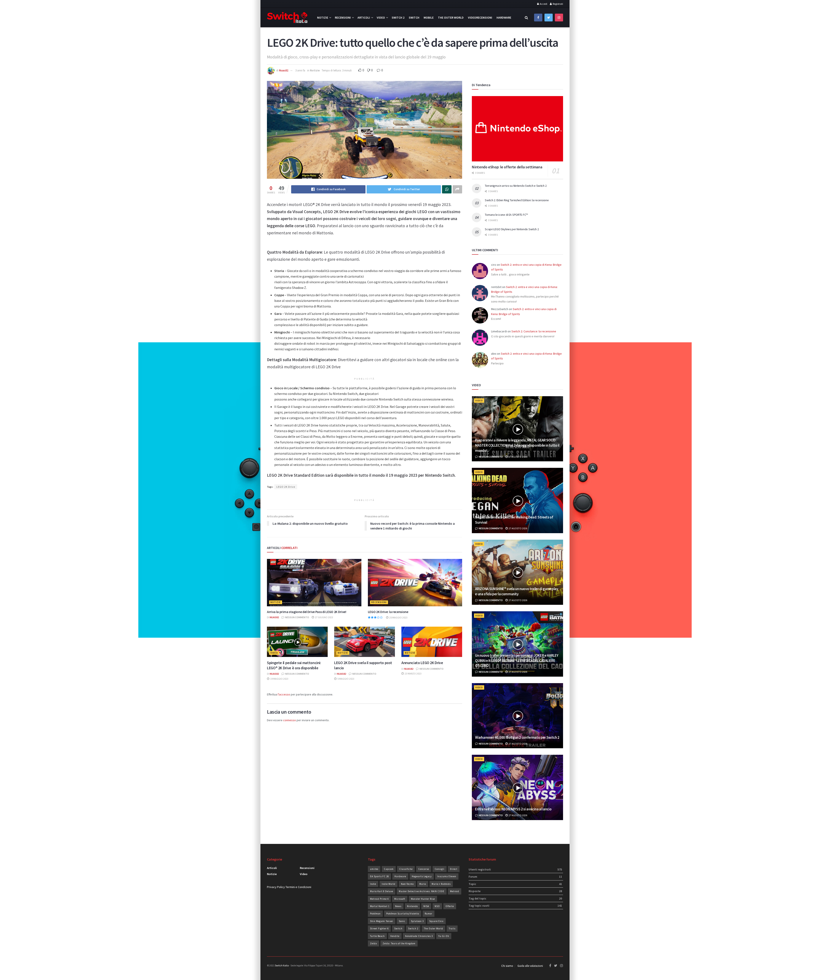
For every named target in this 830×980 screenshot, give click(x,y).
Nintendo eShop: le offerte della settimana (507, 166)
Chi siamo (507, 966)
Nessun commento (297, 617)
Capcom (389, 869)
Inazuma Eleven (446, 876)
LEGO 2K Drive (285, 486)
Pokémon (375, 913)
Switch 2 (398, 17)
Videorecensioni (480, 17)
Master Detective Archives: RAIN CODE (421, 891)
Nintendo (412, 906)
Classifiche (406, 869)
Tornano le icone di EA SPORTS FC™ (506, 215)
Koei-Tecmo (407, 883)
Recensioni (343, 17)
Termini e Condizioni (298, 887)
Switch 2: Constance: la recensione (533, 331)
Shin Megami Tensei (381, 921)
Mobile (429, 17)
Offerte (449, 906)
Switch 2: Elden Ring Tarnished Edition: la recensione (517, 200)
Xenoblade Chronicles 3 (419, 936)
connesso (289, 720)
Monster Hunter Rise (423, 898)
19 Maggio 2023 (279, 678)
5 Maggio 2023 (345, 678)
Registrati (557, 3)
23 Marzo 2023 (412, 673)
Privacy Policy (276, 887)
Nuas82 (283, 70)
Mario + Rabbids (441, 883)
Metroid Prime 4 (379, 898)
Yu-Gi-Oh (443, 936)
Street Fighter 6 (379, 928)
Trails (452, 928)
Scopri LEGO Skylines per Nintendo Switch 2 (512, 229)
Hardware (503, 17)
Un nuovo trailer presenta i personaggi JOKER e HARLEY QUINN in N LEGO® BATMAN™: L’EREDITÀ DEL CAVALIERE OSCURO (516, 660)
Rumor (428, 913)
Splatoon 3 (417, 921)
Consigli (439, 869)
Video (381, 17)
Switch (414, 17)
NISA (426, 906)
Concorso (423, 869)
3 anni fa (300, 70)
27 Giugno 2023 (323, 617)
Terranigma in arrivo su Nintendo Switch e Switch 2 (515, 186)
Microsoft (399, 898)
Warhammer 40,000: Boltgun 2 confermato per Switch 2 (517, 737)
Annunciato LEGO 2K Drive (422, 662)
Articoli (364, 17)
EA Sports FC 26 (379, 876)
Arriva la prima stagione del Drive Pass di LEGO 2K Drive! (306, 612)
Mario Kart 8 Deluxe (381, 891)
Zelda (373, 943)
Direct (453, 869)
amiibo (374, 869)
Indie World (388, 883)
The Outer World (451, 17)
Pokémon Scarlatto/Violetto (402, 913)
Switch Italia (282, 965)
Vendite (394, 936)
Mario (422, 883)
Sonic (402, 921)
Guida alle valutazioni (530, 966)
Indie (373, 883)
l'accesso (284, 694)
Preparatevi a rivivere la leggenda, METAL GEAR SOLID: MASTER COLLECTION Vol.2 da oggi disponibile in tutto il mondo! (517, 445)
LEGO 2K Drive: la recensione (388, 612)
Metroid (454, 891)
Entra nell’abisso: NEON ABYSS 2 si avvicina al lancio (513, 809)
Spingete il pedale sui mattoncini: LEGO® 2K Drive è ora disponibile (294, 665)
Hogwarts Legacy (422, 876)
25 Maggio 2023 (398, 617)
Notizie (322, 17)
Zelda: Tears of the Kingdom (399, 943)
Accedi (543, 3)
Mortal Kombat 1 (379, 906)
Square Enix (436, 921)
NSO (437, 906)
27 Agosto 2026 (517, 456)
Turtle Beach (377, 936)
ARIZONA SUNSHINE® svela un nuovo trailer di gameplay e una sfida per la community (516, 591)
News (398, 906)
